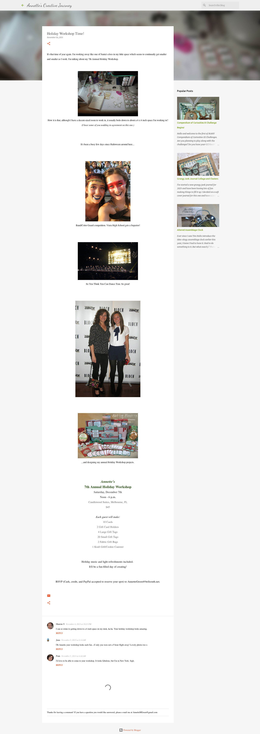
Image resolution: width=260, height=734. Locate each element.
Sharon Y (60, 624)
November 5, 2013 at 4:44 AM (73, 656)
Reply (59, 633)
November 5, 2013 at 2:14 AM (73, 640)
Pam (58, 655)
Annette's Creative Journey (49, 5)
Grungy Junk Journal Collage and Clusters (197, 179)
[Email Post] (49, 597)
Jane (58, 640)
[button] (49, 44)
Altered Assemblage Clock (190, 230)
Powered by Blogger (132, 730)
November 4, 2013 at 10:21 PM (78, 624)
